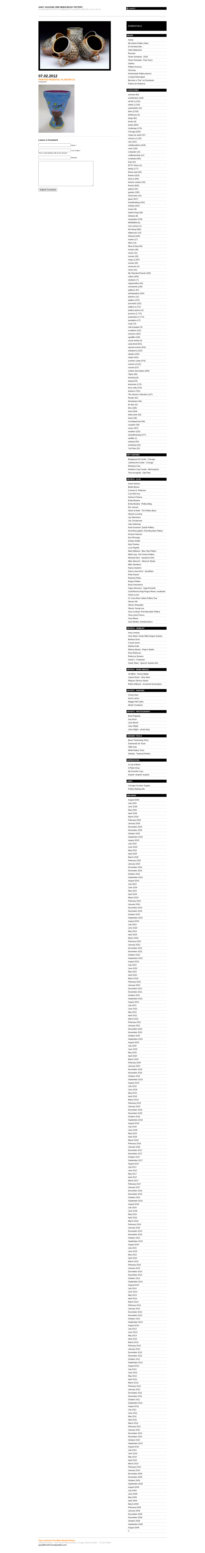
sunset (131, 367)
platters (131, 300)
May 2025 (132, 850)
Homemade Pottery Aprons (140, 74)
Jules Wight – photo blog (139, 729)
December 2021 (135, 988)
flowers (131, 175)
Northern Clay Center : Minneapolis (143, 469)
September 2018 (135, 1120)
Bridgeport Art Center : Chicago (141, 459)
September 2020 (135, 1039)
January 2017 (134, 1187)
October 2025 (134, 833)
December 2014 (135, 1271)
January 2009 (134, 1511)
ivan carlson (133, 226)
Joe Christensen (135, 521)
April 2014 (132, 1298)
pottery (131, 307)
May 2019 (132, 1093)
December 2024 (135, 867)
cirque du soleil (134, 135)
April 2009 (132, 1501)
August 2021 (133, 1002)
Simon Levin (133, 595)
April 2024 (132, 894)
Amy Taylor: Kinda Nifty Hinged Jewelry (145, 636)
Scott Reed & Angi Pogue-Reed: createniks (146, 591)
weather (131, 431)
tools (130, 411)
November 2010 (135, 1437)
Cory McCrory (134, 494)
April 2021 (132, 1015)
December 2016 (135, 1191)
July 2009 (132, 1490)
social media (133, 340)
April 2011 (132, 1420)
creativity (132, 159)
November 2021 (135, 992)
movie (130, 253)
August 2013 (133, 1325)
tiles (130, 408)
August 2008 (133, 1528)
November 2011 (135, 1396)
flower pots (133, 172)
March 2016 (133, 1221)
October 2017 (134, 1157)
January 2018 (134, 1147)
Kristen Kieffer (134, 541)
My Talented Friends (137, 273)
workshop (132, 445)
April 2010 (132, 1460)
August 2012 (133, 1366)
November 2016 (135, 1194)
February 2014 (134, 1305)
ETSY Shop (133, 165)
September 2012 (135, 1362)
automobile (133, 108)
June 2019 (132, 1090)
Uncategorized (134, 421)
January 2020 (134, 1066)
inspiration (132, 219)
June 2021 (132, 1009)
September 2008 (135, 1524)
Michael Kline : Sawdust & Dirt (141, 558)
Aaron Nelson (134, 484)
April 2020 (132, 1056)
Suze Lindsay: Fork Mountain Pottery (144, 612)
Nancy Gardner (134, 568)
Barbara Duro (134, 639)
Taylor (130, 374)
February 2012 (134, 1386)
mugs (130, 260)
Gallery (131, 63)
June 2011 (132, 1413)
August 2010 (133, 1447)
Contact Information (136, 77)
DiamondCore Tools (137, 743)
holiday (131, 206)
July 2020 (132, 1046)
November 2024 (135, 871)
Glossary (132, 70)
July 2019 (132, 1086)
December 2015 (135, 1231)
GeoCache (133, 196)
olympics (132, 280)
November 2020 (135, 1032)
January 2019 (134, 1106)
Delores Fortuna (135, 497)
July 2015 (132, 1248)
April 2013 (132, 1339)
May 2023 (132, 931)
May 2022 (132, 972)
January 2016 (134, 1228)
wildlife (131, 438)
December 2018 (135, 1110)
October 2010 (134, 1440)
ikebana (131, 216)
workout (131, 442)
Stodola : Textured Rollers (139, 754)
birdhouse (132, 115)
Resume (131, 53)
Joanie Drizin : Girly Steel (139, 677)
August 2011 (133, 1406)
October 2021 (134, 995)
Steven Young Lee (136, 608)
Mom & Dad (133, 246)
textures (131, 391)
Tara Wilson (133, 618)
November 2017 (135, 1154)
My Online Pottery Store (138, 43)
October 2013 (134, 1319)
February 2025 (134, 860)
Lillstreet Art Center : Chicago (140, 463)
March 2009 (133, 1504)
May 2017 (132, 1174)
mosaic (131, 250)
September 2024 (135, 877)
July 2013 (132, 1329)
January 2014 (134, 1309)
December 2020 (135, 1029)
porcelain (132, 303)
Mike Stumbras (134, 564)
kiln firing (132, 229)
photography (133, 293)
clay (130, 142)
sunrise (131, 364)
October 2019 (134, 1076)
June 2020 (132, 1049)
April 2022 (132, 975)
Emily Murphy (134, 500)
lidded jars (132, 233)
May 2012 (132, 1376)
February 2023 (134, 941)
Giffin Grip (132, 747)
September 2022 (135, 958)
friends (131, 185)
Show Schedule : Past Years (140, 60)
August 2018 (133, 1123)
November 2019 (135, 1073)
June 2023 (132, 928)
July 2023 (132, 924)
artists (130, 105)
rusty (130, 324)
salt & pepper (134, 327)
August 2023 (133, 921)
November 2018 (135, 1113)
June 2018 (132, 1130)
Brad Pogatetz (134, 716)
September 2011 (135, 1403)
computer (132, 152)
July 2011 (132, 1410)
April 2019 (132, 1096)
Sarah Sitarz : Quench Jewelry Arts (143, 663)
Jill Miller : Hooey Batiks (138, 674)
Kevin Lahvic (133, 698)
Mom (130, 243)
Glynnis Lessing (135, 514)
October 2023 (134, 914)
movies (131, 256)
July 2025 (132, 844)
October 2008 (134, 1521)
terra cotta (132, 388)
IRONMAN (132, 223)
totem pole (132, 415)
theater (131, 398)
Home (130, 40)
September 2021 (135, 999)
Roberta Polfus (134, 578)
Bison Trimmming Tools (138, 740)
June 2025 (132, 847)
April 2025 (132, 854)
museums (132, 266)
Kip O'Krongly (134, 537)
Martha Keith (133, 646)
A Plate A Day (134, 768)
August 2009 (133, 1487)
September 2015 (135, 1241)
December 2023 (135, 908)
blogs (130, 118)
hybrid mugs (133, 212)
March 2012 (133, 1383)
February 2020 (134, 1063)
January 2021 (134, 1026)
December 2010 (135, 1433)
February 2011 (134, 1426)
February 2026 (134, 820)
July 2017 (132, 1167)
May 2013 (132, 1335)
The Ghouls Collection (138, 394)
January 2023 (134, 945)
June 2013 (132, 1332)
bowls (130, 125)
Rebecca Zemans (136, 656)
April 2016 (132, 1218)
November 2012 (135, 1356)
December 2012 (135, 1352)
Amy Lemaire (134, 633)
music (130, 270)
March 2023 (133, 938)
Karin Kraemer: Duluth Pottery (141, 527)
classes (131, 138)
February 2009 (134, 1507)
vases (130, 428)
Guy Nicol (132, 719)
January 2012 (134, 1389)
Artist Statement (135, 50)
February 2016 (134, 1224)
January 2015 (134, 1268)
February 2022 (134, 982)
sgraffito (131, 337)
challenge (132, 128)
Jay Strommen (134, 517)
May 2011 (132, 1416)
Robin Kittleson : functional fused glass (145, 684)
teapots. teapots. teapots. (139, 775)
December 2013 (135, 1312)
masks (131, 239)
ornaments (132, 287)
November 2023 (135, 911)
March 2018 (133, 1140)
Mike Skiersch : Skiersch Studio (141, 561)
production (132, 317)
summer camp (134, 361)
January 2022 (134, 985)
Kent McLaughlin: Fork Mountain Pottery (145, 531)
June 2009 (132, 1494)
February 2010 (134, 1467)
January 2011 (134, 1430)
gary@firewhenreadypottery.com (52, 1545)
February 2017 (134, 1184)
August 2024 (133, 881)
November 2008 (135, 1517)
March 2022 (133, 978)
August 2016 (133, 1204)
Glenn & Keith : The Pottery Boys (142, 511)
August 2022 (133, 962)
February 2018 (134, 1143)
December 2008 (135, 1514)
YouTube (132, 448)
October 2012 (134, 1359)
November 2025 (135, 830)
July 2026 (132, 803)
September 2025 (135, 837)
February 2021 (134, 1022)
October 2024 (134, 874)
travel (130, 418)
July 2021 (132, 1005)
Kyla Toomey (133, 544)
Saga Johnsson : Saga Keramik (142, 588)
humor (131, 209)
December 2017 (135, 1150)
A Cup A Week (134, 765)
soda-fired (132, 344)
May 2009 (132, 1497)
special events (134, 347)
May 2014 (132, 1295)
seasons (131, 334)
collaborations (134, 145)
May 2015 (132, 1255)
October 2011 (134, 1400)
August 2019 (133, 1083)
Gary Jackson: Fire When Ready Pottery (60, 7)
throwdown (133, 401)
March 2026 (133, 817)
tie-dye (131, 404)
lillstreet (131, 236)
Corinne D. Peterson (137, 490)
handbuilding (134, 202)
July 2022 (132, 965)
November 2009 (135, 1477)
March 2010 (133, 1464)
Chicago (131, 132)
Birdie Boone (133, 487)
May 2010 (132, 1457)
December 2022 (135, 948)
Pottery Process (135, 67)
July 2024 (132, 884)
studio (130, 357)
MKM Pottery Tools (136, 750)
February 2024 (134, 901)
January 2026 (134, 823)
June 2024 (132, 887)
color (130, 148)
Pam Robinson (134, 653)
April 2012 (132, 1379)
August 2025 (133, 840)
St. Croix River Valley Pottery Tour (142, 598)
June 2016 (132, 1211)
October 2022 (134, 955)
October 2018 (134, 1116)
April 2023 (132, 935)
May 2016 (132, 1214)
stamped (132, 351)
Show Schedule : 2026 (138, 57)
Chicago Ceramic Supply (139, 786)
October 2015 (134, 1238)
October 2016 (134, 1197)
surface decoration (136, 371)
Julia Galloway (134, 524)
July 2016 (132, 1207)
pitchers (131, 297)
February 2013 (134, 1346)
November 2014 (135, 1275)
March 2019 (133, 1100)
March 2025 (133, 857)
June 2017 (132, 1170)
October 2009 (134, 1480)
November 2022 (135, 951)
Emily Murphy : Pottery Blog (140, 504)
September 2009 (135, 1484)
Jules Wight (133, 726)
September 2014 (135, 1282)
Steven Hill (133, 602)
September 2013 (135, 1322)
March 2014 (133, 1302)
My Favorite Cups (135, 771)
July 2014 (132, 1288)
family (130, 169)
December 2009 (135, 1474)
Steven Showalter (136, 605)
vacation (131, 425)
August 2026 (133, 800)
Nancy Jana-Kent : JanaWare (141, 571)
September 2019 (135, 1079)
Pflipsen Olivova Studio (138, 681)
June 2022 (132, 968)
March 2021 (133, 1019)
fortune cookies (134, 182)
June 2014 (132, 1292)
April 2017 (132, 1177)
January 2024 (134, 904)
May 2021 (132, 1012)
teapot (131, 381)
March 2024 (133, 898)
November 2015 (135, 1234)
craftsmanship (134, 155)
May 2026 (132, 810)
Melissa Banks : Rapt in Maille (141, 649)
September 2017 (135, 1160)
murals (131, 263)
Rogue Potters (134, 581)
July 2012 (132, 1369)
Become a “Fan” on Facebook (141, 80)
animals (131, 95)
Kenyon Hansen (135, 534)
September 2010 (135, 1443)
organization (133, 283)
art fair (131, 101)
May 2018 (132, 1133)
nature (131, 276)
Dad (130, 162)
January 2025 (134, 864)
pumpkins (132, 320)
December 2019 (135, 1069)
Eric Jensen (133, 507)
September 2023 (135, 918)
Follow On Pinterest (136, 84)
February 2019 (134, 1103)
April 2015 (132, 1258)
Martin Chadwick (135, 705)
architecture (133, 98)
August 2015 (133, 1245)
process (131, 314)
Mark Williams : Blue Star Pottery (142, 551)
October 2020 (134, 1036)
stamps (131, 354)
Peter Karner (133, 575)
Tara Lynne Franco (136, 615)
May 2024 (132, 891)
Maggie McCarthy (136, 702)
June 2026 (132, 807)
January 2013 (134, 1349)
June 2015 (132, 1251)
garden (131, 192)
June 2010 (132, 1453)
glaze (130, 199)
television (132, 384)
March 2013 (133, 1342)
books (130, 121)
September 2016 (135, 1201)
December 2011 (135, 1393)
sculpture (132, 330)
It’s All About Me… (136, 47)
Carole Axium (134, 643)
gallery (131, 189)
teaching (132, 378)
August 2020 (133, 1042)
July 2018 (132, 1127)
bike (130, 111)
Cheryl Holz (133, 695)
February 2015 (134, 1265)
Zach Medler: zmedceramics (140, 622)
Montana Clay (134, 466)
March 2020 (133, 1059)
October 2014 (134, 1278)
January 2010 (134, 1470)
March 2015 (133, 1261)
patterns (131, 290)
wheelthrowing (134, 435)
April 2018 (132, 1137)
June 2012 (132, 1373)
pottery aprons (134, 310)
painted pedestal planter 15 (56, 79)
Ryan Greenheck (135, 585)
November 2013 (135, 1315)
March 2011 (133, 1423)
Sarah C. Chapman (136, 660)
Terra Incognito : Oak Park (139, 473)
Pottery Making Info (136, 789)
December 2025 (135, 827)
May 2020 (132, 1052)
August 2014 (133, 1285)
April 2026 (132, 813)
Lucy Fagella (133, 548)
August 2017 (133, 1164)
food (130, 179)
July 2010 (132, 1450)
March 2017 (133, 1181)
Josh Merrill (133, 723)
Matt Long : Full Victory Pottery (141, 554)
